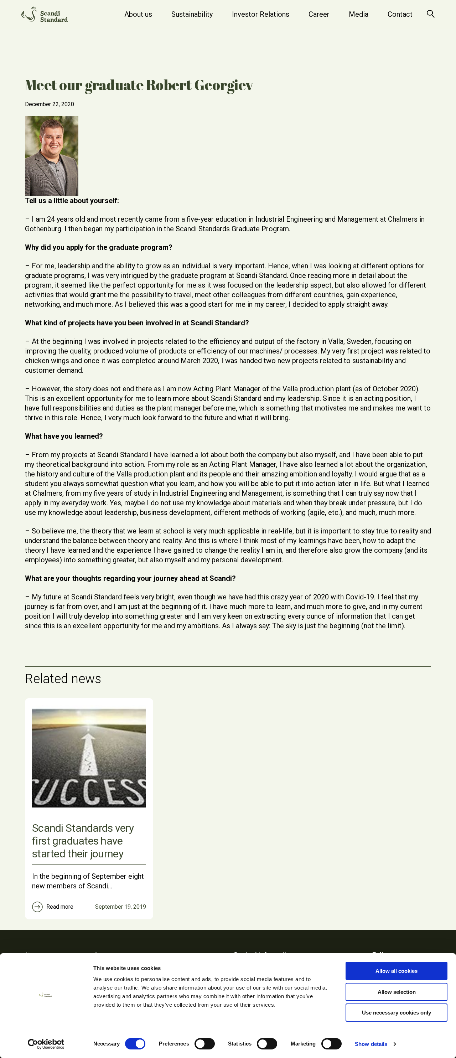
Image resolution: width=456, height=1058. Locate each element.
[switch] (205, 1043)
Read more (59, 906)
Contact (400, 14)
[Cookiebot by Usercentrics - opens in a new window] (46, 1044)
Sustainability (192, 14)
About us (138, 14)
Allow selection (397, 992)
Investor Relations (260, 14)
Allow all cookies (396, 971)
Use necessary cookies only (396, 1013)
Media (358, 14)
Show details (371, 1044)
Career (319, 14)
